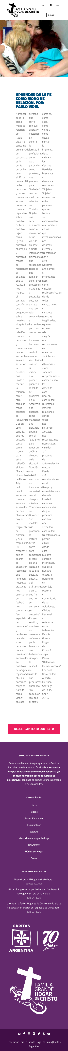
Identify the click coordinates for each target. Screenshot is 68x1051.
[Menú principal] (58, 5)
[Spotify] (34, 1033)
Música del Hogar (34, 851)
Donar (34, 858)
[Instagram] (29, 1033)
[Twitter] (39, 1033)
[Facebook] (24, 1033)
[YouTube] (49, 1033)
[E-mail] (19, 1033)
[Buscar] (43, 5)
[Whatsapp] (44, 1033)
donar (51, 15)
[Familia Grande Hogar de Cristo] (23, 10)
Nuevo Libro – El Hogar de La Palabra (33, 879)
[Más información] (50, 5)
